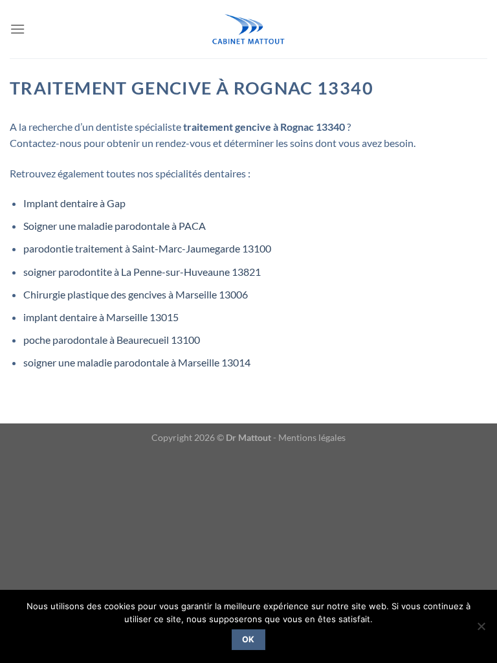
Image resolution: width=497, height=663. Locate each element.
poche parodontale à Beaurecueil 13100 (111, 339)
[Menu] (17, 29)
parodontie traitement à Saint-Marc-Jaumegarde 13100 (147, 248)
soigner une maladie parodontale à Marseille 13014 (136, 362)
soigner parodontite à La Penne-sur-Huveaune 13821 (142, 271)
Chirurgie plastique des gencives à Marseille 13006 (135, 294)
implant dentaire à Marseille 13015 (101, 317)
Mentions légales (312, 437)
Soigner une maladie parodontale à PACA (114, 225)
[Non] (480, 630)
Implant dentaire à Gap (74, 203)
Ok (248, 639)
